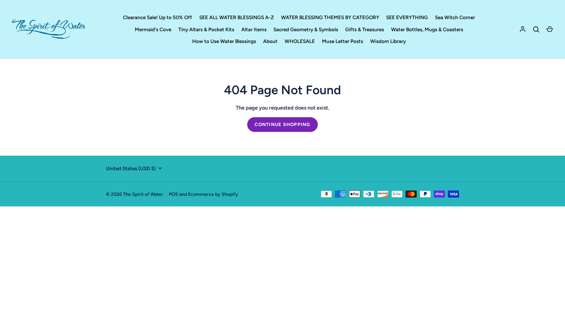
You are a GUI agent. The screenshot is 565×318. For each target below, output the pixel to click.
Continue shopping (282, 124)
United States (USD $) (131, 168)
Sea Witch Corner (455, 17)
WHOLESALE (300, 41)
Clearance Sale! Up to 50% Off (157, 17)
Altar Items (254, 29)
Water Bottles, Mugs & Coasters (427, 29)
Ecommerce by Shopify (213, 194)
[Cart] (549, 29)
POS (173, 194)
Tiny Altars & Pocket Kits (206, 29)
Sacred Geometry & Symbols (305, 29)
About (270, 41)
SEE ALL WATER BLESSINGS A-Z (236, 17)
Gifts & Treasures (364, 29)
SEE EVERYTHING (407, 17)
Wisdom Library (388, 41)
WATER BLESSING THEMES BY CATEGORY (330, 17)
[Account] (522, 29)
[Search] (536, 29)
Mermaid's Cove (153, 29)
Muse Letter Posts (342, 41)
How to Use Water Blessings (224, 41)
